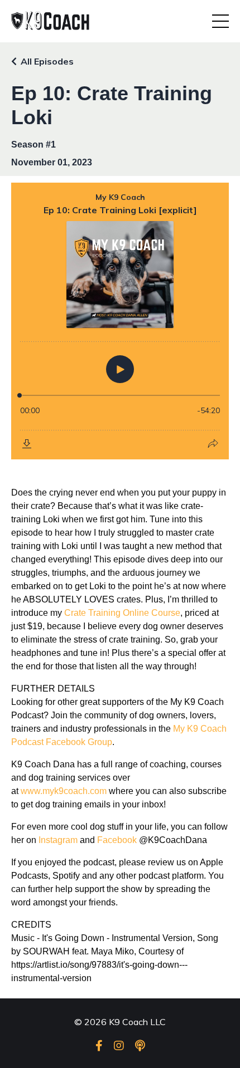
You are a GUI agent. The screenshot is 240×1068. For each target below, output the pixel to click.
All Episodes (47, 61)
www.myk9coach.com (64, 791)
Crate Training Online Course (122, 613)
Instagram (58, 840)
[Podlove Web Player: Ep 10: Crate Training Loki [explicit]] (120, 321)
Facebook (117, 840)
